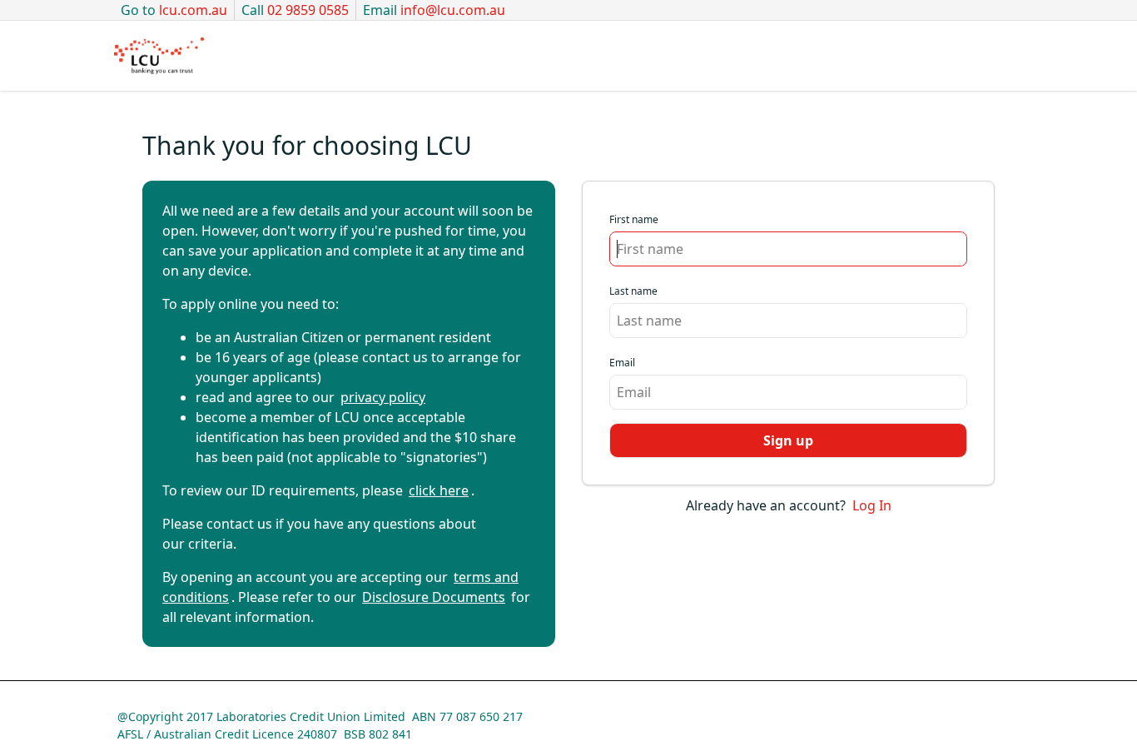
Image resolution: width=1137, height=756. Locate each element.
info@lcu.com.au (452, 10)
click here (439, 490)
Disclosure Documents (433, 597)
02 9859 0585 (308, 10)
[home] (159, 55)
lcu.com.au (193, 10)
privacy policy (382, 397)
